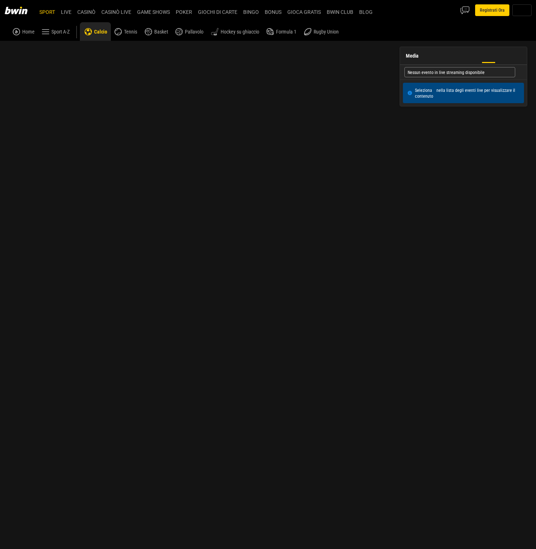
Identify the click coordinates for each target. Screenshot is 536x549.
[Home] (20, 10)
